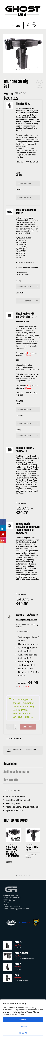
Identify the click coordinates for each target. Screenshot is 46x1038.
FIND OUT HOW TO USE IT (27, 161)
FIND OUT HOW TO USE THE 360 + (26, 393)
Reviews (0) (10, 779)
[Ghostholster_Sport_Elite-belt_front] (9, 212)
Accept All (23, 1019)
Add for (24, 508)
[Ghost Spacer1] (9, 616)
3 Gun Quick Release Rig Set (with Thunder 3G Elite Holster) (12, 852)
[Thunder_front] (9, 105)
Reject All (23, 1033)
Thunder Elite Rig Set (32, 848)
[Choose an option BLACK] (28, 301)
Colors (19, 416)
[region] (23, 1018)
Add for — (27, 684)
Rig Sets (9, 845)
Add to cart (27, 727)
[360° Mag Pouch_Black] (9, 450)
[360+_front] (9, 315)
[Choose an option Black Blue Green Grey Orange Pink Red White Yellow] (28, 423)
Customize (23, 1026)
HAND (18, 190)
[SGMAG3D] (9, 525)
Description (10, 763)
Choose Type (19, 402)
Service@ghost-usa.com (19, 908)
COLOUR (19, 294)
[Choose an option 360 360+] (28, 409)
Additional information (16, 771)
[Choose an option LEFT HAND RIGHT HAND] (28, 197)
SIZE (18, 281)
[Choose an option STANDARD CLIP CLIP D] (28, 435)
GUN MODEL (19, 175)
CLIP (18, 430)
